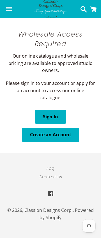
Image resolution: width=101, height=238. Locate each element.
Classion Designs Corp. (48, 210)
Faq (50, 168)
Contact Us (50, 177)
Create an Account (50, 135)
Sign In (50, 117)
